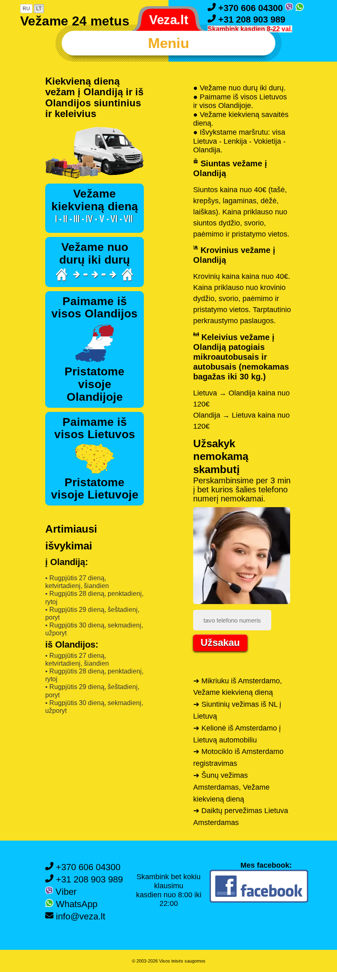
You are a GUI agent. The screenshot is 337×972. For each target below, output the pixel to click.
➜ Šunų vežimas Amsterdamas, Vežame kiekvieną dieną (231, 787)
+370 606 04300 (250, 8)
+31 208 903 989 (250, 19)
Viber (64, 892)
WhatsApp (75, 904)
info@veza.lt (79, 916)
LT (39, 8)
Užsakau (220, 642)
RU (26, 8)
